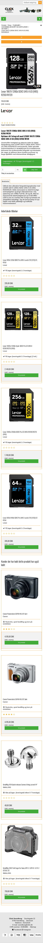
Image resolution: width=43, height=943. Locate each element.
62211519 (26, 923)
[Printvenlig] (41, 25)
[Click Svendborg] (21, 10)
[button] (21, 37)
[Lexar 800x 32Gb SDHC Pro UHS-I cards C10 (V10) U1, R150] (21, 236)
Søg (40, 2)
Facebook (17, 930)
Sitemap (33, 927)
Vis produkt (21, 289)
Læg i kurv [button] (34, 169)
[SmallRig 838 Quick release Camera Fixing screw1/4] (21, 761)
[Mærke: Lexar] (7, 115)
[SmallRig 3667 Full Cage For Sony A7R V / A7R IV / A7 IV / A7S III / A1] (21, 844)
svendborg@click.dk (25, 925)
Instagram (27, 930)
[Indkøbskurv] (39, 19)
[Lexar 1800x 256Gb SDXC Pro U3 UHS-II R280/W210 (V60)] (21, 408)
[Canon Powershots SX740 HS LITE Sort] (21, 590)
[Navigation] (3, 19)
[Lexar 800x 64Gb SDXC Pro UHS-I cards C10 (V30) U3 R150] (21, 494)
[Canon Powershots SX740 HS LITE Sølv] (21, 675)
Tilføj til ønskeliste (7, 173)
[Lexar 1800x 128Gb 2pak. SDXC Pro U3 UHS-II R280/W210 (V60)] (21, 322)
